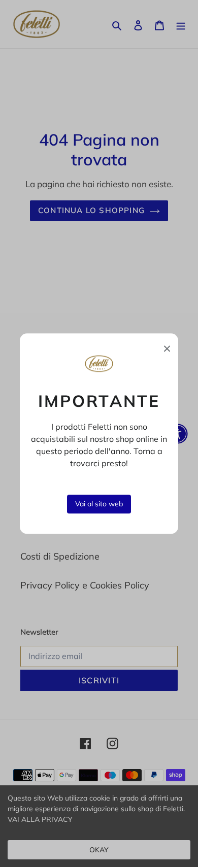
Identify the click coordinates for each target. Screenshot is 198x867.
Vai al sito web (99, 503)
